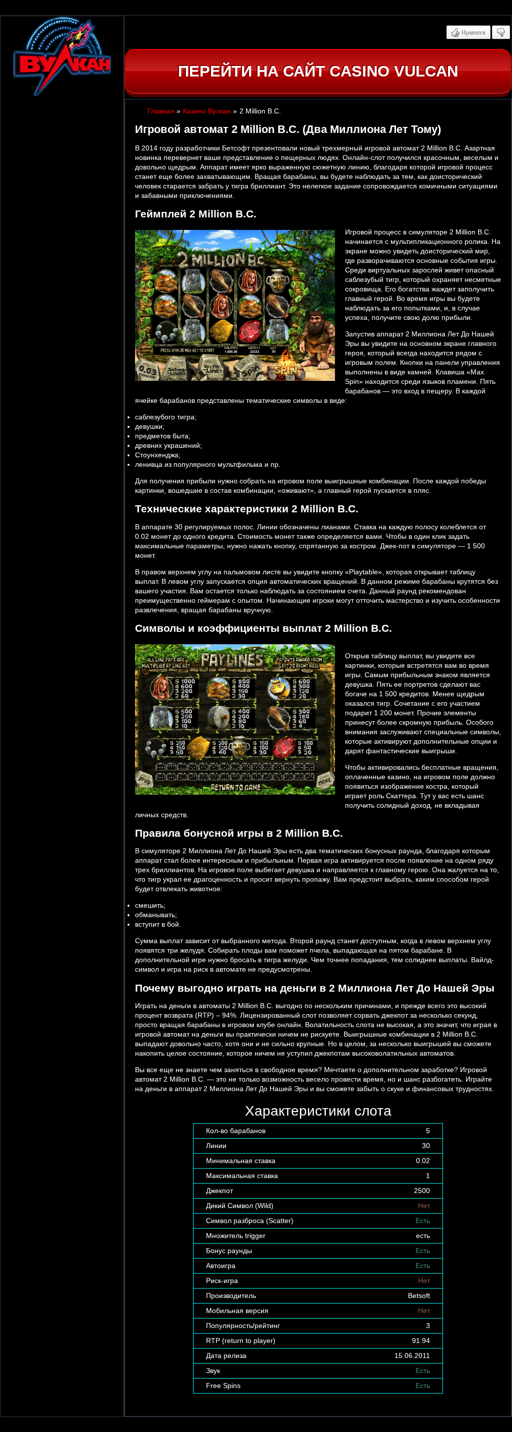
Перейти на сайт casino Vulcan (318, 71)
